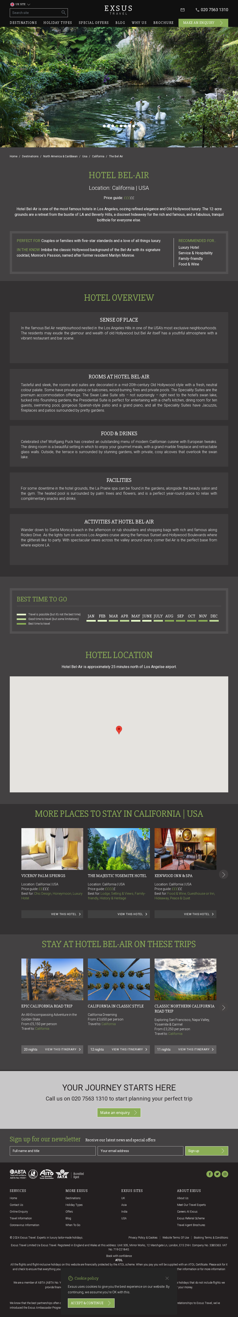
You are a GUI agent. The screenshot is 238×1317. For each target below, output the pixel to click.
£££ (129, 198)
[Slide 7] (129, 126)
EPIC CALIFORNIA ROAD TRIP (47, 1006)
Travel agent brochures (191, 1225)
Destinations (23, 23)
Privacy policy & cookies (143, 1237)
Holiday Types (74, 1205)
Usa (84, 156)
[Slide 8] (133, 126)
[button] (119, 730)
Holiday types (57, 23)
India (124, 1211)
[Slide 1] (104, 126)
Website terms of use (175, 1237)
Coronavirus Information (24, 1225)
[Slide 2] (108, 126)
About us (182, 1198)
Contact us (16, 1205)
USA (124, 1218)
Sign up (193, 1151)
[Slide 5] (121, 126)
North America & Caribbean (60, 156)
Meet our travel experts (191, 1205)
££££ (110, 889)
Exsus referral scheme (191, 1218)
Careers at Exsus (187, 1211)
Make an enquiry (199, 23)
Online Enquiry (19, 1211)
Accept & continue (87, 1303)
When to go (73, 1225)
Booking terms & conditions (211, 1237)
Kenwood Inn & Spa (173, 875)
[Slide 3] (112, 126)
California (98, 156)
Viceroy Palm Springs (43, 875)
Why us (139, 23)
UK (123, 1198)
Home (13, 156)
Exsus (119, 9)
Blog (120, 23)
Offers (69, 1211)
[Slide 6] (125, 126)
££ (132, 198)
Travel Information (21, 1218)
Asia (124, 1205)
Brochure (163, 23)
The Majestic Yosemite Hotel (117, 875)
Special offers (94, 23)
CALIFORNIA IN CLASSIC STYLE (116, 1006)
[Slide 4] (117, 126)
